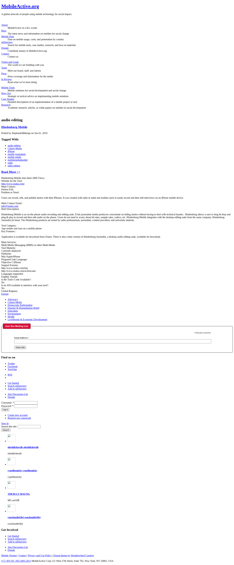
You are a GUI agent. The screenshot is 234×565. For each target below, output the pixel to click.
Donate (5, 48)
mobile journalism (17, 154)
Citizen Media (15, 148)
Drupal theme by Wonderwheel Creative (73, 555)
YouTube (12, 369)
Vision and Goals (10, 62)
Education (13, 310)
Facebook (13, 366)
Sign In (5, 423)
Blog (3, 30)
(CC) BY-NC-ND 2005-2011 (16, 561)
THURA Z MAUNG (19, 494)
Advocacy (13, 299)
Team (4, 67)
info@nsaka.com (9, 206)
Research (6, 104)
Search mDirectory (17, 386)
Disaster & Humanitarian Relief (23, 308)
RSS (10, 374)
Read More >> (10, 172)
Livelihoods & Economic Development (27, 319)
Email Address (21, 338)
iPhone (11, 151)
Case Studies (7, 99)
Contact (5, 53)
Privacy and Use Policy (40, 555)
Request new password (19, 418)
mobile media (14, 157)
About (4, 25)
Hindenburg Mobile (14, 127)
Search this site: (9, 426)
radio (10, 162)
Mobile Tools (8, 87)
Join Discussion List (18, 394)
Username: (7, 402)
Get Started (13, 383)
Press (4, 73)
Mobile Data (7, 36)
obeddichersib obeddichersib (23, 447)
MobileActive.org (20, 6)
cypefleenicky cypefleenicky (22, 470)
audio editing (14, 145)
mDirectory (7, 42)
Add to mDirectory (17, 388)
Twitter (11, 363)
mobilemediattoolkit (18, 160)
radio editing (14, 165)
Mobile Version (9, 555)
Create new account (18, 415)
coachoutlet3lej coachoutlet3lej (24, 517)
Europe (5, 294)
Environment (14, 313)
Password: (7, 406)
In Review (6, 79)
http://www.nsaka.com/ (13, 183)
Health (11, 316)
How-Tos (6, 93)
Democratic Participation (20, 305)
